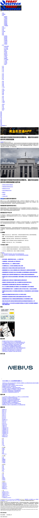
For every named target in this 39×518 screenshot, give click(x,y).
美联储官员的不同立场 (6, 188)
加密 (1, 119)
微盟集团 (3, 459)
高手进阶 (5, 39)
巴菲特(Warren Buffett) (6, 495)
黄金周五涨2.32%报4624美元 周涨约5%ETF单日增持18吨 (11, 350)
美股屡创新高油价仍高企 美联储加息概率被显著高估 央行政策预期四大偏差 (17, 298)
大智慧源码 (5, 429)
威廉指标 (5, 58)
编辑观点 (3, 192)
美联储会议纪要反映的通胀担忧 (7, 184)
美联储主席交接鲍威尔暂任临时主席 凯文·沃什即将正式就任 (14, 294)
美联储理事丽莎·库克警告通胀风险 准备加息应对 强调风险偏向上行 (15, 284)
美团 (3, 458)
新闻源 (31, 499)
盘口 (3, 78)
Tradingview (6, 47)
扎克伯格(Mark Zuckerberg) (6, 497)
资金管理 (5, 40)
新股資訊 (5, 21)
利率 (3, 476)
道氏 (3, 105)
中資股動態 (6, 25)
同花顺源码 (5, 433)
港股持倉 (5, 22)
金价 (4, 417)
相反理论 (5, 38)
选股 (3, 83)
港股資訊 (5, 16)
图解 (3, 84)
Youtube (7, 500)
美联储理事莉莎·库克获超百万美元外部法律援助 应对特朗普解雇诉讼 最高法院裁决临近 (19, 272)
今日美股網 (17, 499)
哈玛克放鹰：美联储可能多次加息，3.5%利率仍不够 (12, 259)
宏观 (3, 73)
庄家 (3, 79)
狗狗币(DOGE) (4, 486)
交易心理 (5, 41)
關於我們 (26, 499)
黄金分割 (5, 51)
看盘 (3, 81)
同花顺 (3, 101)
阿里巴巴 (3, 461)
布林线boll (6, 55)
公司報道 (5, 18)
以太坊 (3, 87)
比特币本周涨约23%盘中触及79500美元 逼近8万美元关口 (11, 351)
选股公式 (5, 435)
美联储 (2, 198)
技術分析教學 (6, 46)
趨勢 (3, 33)
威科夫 (3, 108)
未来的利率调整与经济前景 (6, 190)
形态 (3, 68)
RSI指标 (5, 56)
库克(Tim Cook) (4, 496)
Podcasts (10, 500)
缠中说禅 (5, 37)
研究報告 (3, 31)
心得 (1, 118)
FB (15, 500)
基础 (3, 67)
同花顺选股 (5, 432)
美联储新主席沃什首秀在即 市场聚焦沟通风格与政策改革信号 (14, 280)
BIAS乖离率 (6, 59)
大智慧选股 (5, 428)
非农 (4, 414)
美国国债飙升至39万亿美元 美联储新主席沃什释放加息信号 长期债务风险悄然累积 (18, 270)
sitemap (34, 499)
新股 (3, 94)
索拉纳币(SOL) (4, 488)
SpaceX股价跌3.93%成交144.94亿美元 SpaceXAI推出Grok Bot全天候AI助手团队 (15, 396)
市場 (3, 30)
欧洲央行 (3, 478)
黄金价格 (5, 436)
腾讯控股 (3, 460)
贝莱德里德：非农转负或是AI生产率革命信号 (11, 261)
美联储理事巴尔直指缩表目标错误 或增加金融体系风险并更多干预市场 (16, 296)
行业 (3, 71)
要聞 (3, 96)
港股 (3, 15)
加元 (3, 444)
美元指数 (5, 419)
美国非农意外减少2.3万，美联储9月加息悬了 (11, 263)
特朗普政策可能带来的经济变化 (7, 186)
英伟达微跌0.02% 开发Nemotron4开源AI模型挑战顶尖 (11, 399)
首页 (1, 125)
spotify (13, 500)
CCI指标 (5, 60)
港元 (4, 416)
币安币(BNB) (4, 484)
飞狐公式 (5, 434)
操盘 (3, 34)
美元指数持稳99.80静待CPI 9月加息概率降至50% (10, 402)
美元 (4, 418)
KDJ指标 (5, 52)
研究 (1, 116)
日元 (4, 422)
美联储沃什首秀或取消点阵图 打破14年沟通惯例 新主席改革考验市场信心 (17, 282)
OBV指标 (5, 57)
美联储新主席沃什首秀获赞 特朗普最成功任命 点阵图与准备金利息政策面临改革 (18, 274)
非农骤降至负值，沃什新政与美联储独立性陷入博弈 (12, 265)
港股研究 (5, 17)
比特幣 (3, 90)
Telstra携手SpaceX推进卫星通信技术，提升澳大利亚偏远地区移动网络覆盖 (15, 255)
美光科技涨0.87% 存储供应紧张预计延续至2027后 (10, 392)
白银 (3, 466)
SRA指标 (5, 63)
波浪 (3, 106)
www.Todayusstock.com (11, 499)
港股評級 (5, 23)
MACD (4, 424)
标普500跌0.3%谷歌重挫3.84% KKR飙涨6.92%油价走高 (11, 389)
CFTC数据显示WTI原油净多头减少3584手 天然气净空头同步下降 (13, 343)
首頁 (3, 13)
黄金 (4, 410)
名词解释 (3, 194)
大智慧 (3, 102)
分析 (3, 69)
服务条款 (3, 500)
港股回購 (5, 24)
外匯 (1, 123)
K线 (3, 66)
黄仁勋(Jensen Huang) (5, 492)
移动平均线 (6, 49)
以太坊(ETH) (4, 485)
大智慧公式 (5, 427)
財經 (3, 29)
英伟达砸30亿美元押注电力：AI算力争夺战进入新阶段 (11, 387)
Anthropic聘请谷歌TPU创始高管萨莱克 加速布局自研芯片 (11, 346)
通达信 (3, 104)
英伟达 (3, 449)
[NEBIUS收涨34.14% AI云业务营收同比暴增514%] (20, 378)
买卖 (3, 82)
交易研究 (5, 42)
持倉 (3, 92)
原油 (1, 122)
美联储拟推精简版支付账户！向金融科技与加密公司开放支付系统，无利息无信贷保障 (19, 288)
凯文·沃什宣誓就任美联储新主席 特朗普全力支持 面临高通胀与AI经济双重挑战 (18, 286)
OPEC (3, 471)
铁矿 (3, 470)
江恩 (3, 107)
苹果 (3, 450)
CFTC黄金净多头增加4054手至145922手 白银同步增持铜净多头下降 (13, 342)
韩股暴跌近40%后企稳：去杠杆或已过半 (9, 386)
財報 (3, 91)
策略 (3, 26)
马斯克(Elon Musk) (5, 491)
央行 (3, 475)
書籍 (3, 93)
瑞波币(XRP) (4, 487)
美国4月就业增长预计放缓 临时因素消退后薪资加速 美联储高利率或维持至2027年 (18, 301)
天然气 (3, 469)
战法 (3, 77)
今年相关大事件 (5, 196)
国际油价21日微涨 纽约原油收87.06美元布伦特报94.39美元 (12, 344)
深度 (3, 32)
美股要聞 (3, 14)
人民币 (3, 445)
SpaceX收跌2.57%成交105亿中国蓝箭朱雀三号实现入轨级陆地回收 (13, 388)
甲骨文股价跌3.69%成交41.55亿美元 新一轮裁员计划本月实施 (12, 385)
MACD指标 (6, 48)
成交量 (5, 50)
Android (19, 500)
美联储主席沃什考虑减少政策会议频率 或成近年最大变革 (13, 267)
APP (29, 499)
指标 (3, 45)
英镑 (4, 415)
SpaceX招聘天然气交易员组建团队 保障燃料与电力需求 (11, 345)
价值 (3, 70)
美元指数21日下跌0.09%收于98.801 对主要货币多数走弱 (11, 403)
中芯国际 (3, 462)
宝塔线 (5, 64)
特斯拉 (3, 448)
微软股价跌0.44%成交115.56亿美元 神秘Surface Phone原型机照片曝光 (13, 404)
